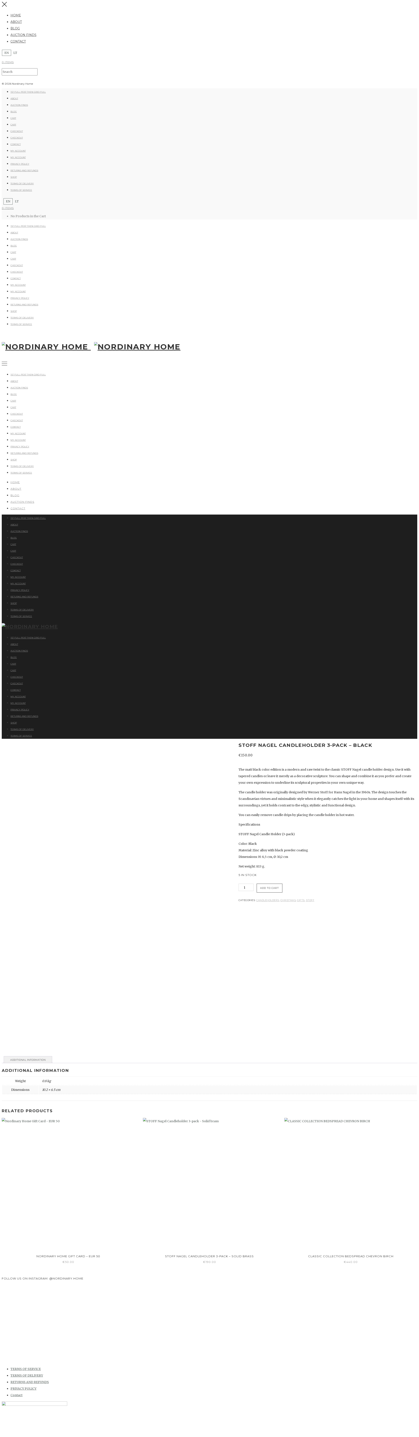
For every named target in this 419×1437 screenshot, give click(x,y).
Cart (13, 118)
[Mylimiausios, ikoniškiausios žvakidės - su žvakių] (36, 1298)
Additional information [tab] (28, 1059)
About (16, 22)
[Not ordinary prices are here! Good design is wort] (244, 1301)
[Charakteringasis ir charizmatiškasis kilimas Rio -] (313, 1314)
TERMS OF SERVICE (21, 190)
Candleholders (267, 900)
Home (15, 15)
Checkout (16, 131)
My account (18, 150)
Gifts (301, 900)
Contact (18, 41)
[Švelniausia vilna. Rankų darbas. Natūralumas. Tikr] (105, 1311)
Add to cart (269, 888)
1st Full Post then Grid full (28, 92)
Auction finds (23, 35)
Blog (15, 28)
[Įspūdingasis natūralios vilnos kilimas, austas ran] (175, 1324)
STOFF (310, 900)
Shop (13, 177)
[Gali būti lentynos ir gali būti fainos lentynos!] (382, 1314)
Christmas (288, 900)
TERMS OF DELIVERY (22, 183)
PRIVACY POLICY (19, 164)
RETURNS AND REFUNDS (24, 170)
